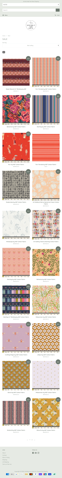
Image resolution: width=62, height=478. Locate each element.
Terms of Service (6, 464)
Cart (58, 15)
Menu (6, 15)
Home (3, 35)
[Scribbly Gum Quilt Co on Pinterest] (36, 453)
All (4, 52)
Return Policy (6, 457)
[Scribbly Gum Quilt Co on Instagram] (38, 453)
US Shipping (5, 462)
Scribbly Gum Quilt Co (30, 471)
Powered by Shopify (42, 471)
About (4, 453)
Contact (4, 455)
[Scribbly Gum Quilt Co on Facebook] (33, 453)
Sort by (4, 42)
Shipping (4, 459)
